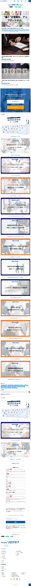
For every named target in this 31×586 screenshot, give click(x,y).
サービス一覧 (3, 557)
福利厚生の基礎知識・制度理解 (21, 386)
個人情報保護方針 (14, 572)
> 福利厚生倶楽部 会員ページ (7, 545)
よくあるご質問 (3, 576)
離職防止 (8, 83)
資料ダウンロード (18, 1)
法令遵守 (9, 59)
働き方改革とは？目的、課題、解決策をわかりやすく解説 (12, 28)
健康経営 (3, 570)
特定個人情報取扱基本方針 (15, 575)
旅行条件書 (23, 574)
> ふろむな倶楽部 (5, 546)
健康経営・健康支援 (18, 551)
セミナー (3, 562)
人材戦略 (17, 553)
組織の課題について (4, 387)
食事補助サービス (4, 553)
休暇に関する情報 (15, 387)
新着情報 (3, 572)
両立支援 (21, 385)
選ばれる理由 (3, 556)
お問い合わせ (14, 1)
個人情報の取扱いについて (15, 574)
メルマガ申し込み (4, 558)
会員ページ (21, 1)
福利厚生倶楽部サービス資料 (15, 136)
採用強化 (9, 386)
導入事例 (3, 560)
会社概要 (3, 566)
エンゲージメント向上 (4, 385)
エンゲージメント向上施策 (19, 552)
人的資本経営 (4, 59)
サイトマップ (3, 575)
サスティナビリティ (4, 569)
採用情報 (3, 574)
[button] (30, 1)
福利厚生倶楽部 (4, 551)
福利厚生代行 (14, 386)
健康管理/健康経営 (4, 386)
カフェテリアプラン (11, 385)
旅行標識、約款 (23, 572)
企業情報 (25, 1)
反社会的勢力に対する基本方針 (15, 576)
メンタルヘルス (16, 385)
